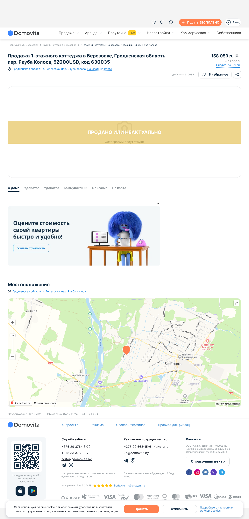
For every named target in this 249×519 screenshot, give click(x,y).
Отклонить (179, 509)
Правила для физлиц (174, 425)
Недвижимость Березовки (23, 44)
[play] (32, 491)
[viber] (213, 472)
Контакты (193, 439)
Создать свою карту (45, 403)
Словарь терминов (131, 425)
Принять (141, 509)
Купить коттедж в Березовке (59, 44)
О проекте (70, 425)
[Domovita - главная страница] (23, 33)
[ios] (20, 491)
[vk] (205, 472)
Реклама (97, 425)
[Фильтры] (153, 22)
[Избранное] (162, 22)
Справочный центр (208, 461)
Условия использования (228, 404)
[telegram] (222, 472)
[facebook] (189, 472)
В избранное (218, 74)
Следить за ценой (228, 65)
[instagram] (197, 472)
